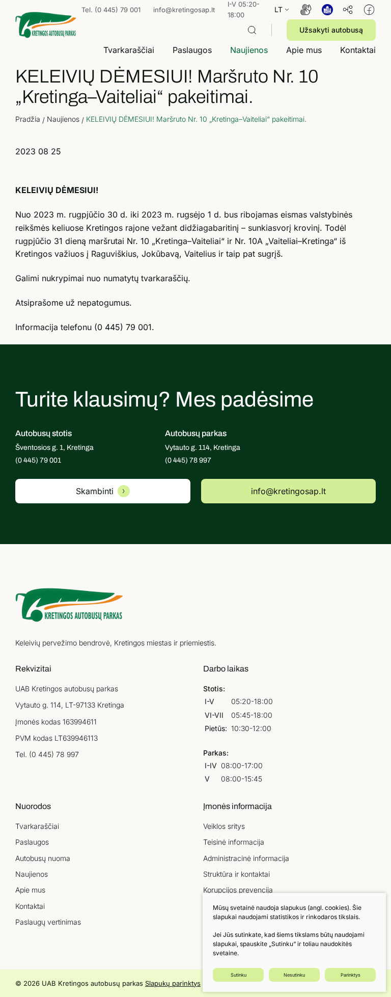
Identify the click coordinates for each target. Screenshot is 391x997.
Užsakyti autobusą (331, 29)
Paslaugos (32, 842)
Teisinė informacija (233, 842)
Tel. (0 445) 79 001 (111, 10)
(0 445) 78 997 (54, 754)
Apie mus (30, 889)
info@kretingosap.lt (184, 10)
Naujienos (31, 874)
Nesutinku (294, 975)
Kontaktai (30, 906)
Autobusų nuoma (42, 858)
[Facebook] (369, 9)
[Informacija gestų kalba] (306, 9)
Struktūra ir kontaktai (236, 874)
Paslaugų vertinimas (48, 922)
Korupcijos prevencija (238, 889)
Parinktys (350, 975)
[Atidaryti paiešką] (252, 30)
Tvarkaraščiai (37, 826)
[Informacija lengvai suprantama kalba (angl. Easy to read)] (327, 9)
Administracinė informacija (246, 858)
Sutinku (238, 975)
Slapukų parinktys (173, 983)
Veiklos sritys (224, 826)
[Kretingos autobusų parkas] (45, 24)
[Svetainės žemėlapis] (347, 10)
